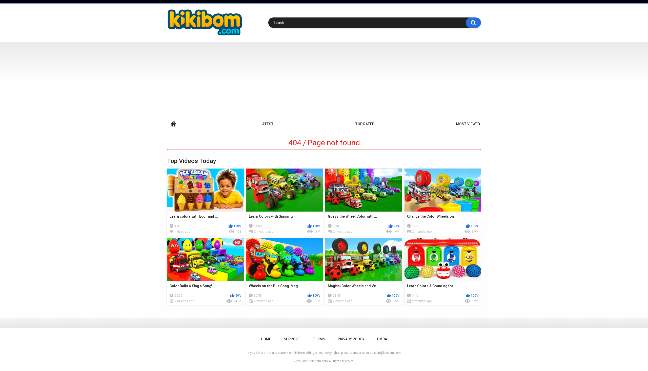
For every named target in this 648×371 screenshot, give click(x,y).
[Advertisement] (324, 79)
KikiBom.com (319, 361)
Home (173, 124)
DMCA (382, 339)
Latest (267, 124)
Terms (319, 339)
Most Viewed (468, 124)
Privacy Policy (351, 339)
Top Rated (364, 124)
